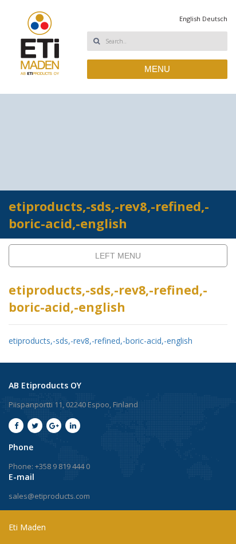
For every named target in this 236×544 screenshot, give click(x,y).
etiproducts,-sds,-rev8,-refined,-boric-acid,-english (100, 340)
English (189, 18)
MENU (157, 69)
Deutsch (214, 18)
